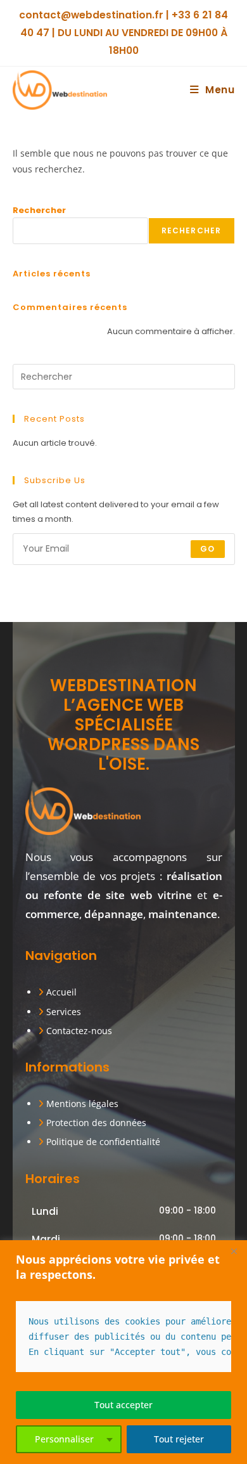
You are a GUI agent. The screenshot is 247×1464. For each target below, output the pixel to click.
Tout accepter (123, 1405)
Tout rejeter (179, 1439)
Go (207, 548)
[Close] (233, 1251)
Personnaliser (64, 1439)
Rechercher (39, 210)
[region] (123, 1352)
